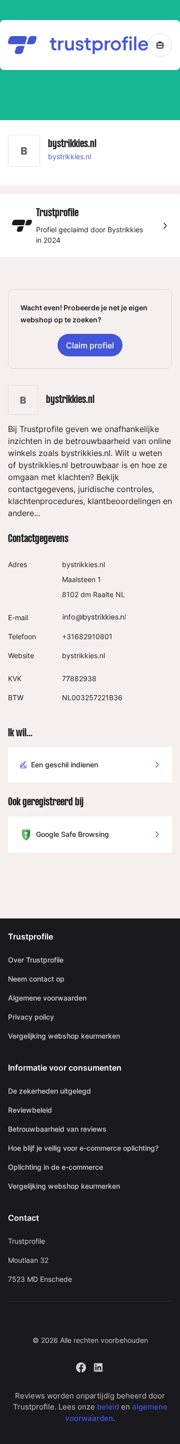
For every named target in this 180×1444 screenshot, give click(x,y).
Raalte (103, 594)
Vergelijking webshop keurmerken (64, 1036)
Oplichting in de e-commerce (55, 1167)
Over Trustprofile (36, 959)
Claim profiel (90, 345)
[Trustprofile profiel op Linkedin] (99, 1366)
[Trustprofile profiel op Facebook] (81, 1366)
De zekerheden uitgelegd (49, 1091)
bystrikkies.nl (69, 156)
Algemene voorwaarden (47, 998)
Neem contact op (36, 979)
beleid (108, 1406)
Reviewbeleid (30, 1110)
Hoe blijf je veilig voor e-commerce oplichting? (83, 1148)
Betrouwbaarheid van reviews (57, 1129)
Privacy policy (31, 1017)
